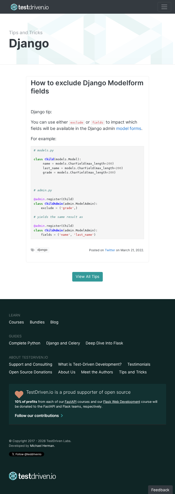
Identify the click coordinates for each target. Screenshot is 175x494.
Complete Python (24, 343)
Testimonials (138, 364)
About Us (66, 372)
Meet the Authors (97, 372)
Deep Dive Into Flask (104, 343)
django (42, 249)
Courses (16, 322)
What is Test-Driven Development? (90, 364)
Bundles (37, 322)
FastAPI (71, 401)
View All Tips (87, 276)
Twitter (110, 250)
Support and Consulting (30, 364)
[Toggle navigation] (164, 7)
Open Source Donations (30, 372)
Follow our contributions (37, 415)
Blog (54, 322)
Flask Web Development (121, 401)
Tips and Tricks (26, 32)
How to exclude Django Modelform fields (87, 87)
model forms (128, 128)
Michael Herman (42, 445)
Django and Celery (63, 343)
